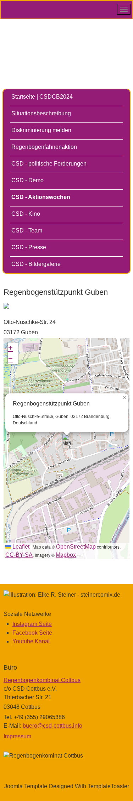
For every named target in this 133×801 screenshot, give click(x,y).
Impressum (17, 736)
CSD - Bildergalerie (36, 264)
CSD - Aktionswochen (40, 197)
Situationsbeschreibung (41, 113)
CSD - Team (26, 230)
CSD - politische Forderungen (49, 164)
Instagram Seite (32, 624)
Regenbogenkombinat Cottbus (42, 680)
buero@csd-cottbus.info (52, 726)
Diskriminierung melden (41, 130)
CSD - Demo (27, 180)
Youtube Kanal (31, 641)
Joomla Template (25, 786)
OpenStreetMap (76, 547)
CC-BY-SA (19, 555)
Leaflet (20, 547)
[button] (66, 441)
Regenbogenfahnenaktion (44, 147)
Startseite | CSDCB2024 (42, 97)
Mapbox (66, 555)
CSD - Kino (25, 214)
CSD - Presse (28, 247)
